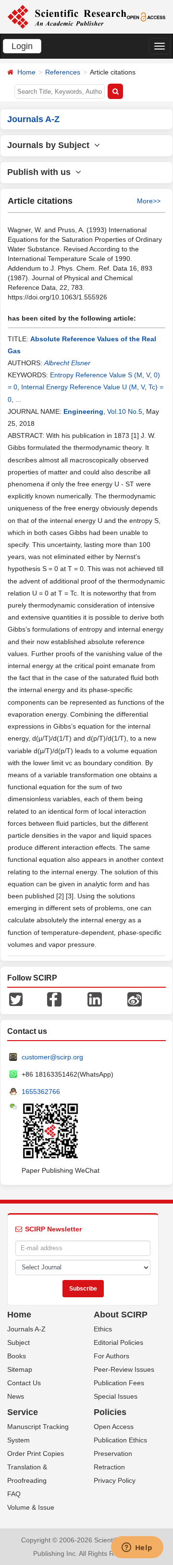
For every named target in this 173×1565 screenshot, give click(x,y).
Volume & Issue (30, 1507)
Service (22, 1412)
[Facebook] (54, 999)
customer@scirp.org (52, 1057)
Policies (110, 1412)
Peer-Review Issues (124, 1369)
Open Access (114, 1426)
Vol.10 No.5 (124, 411)
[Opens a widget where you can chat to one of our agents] (137, 1548)
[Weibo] (134, 999)
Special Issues (115, 1396)
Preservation (113, 1453)
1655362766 (41, 1091)
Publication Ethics (120, 1440)
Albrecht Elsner (67, 363)
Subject (18, 1342)
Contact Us (24, 1383)
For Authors (111, 1356)
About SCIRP (121, 1314)
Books (16, 1356)
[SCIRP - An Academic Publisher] (66, 16)
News (15, 1396)
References (62, 72)
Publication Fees (119, 1383)
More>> (149, 201)
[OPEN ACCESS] (146, 16)
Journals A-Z (26, 1329)
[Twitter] (16, 999)
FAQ (14, 1494)
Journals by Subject (50, 145)
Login (22, 46)
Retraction (109, 1467)
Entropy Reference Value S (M (96, 375)
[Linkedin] (94, 999)
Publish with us (41, 172)
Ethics (103, 1329)
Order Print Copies (35, 1453)
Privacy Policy (115, 1480)
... (18, 399)
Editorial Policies (118, 1342)
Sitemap (19, 1369)
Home (26, 72)
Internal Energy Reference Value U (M (79, 387)
